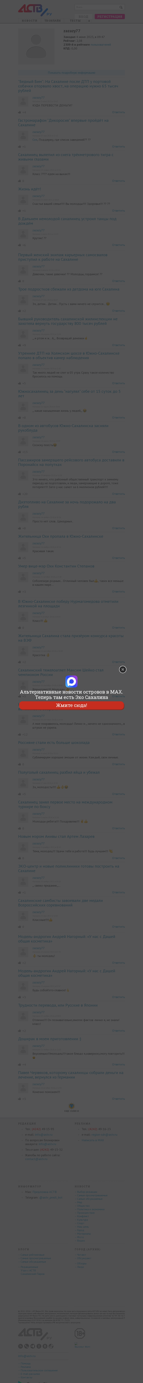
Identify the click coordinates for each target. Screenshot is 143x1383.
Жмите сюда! (71, 705)
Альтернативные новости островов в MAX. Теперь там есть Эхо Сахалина (71, 694)
